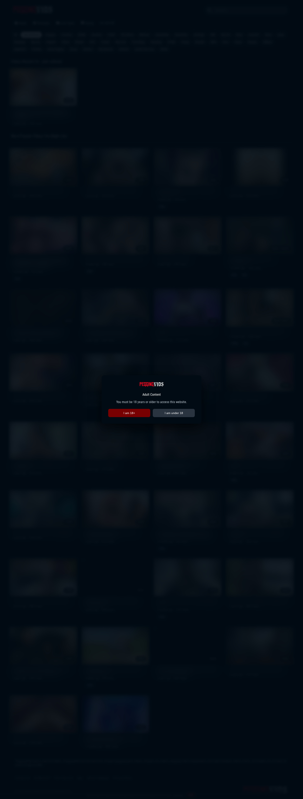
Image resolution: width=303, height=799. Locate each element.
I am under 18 (174, 413)
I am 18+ (129, 413)
